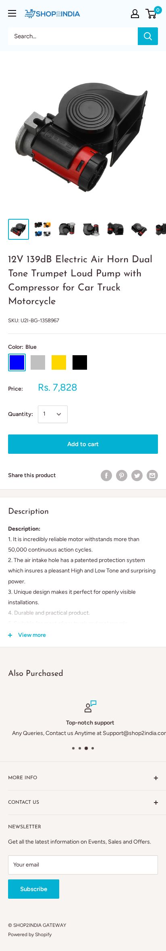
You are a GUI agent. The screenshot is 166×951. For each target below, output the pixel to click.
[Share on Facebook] (106, 475)
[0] (151, 14)
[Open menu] (12, 13)
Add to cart (83, 444)
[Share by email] (152, 475)
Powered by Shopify (30, 934)
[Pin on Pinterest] (121, 475)
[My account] (135, 13)
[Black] (80, 362)
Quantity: (20, 414)
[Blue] (17, 362)
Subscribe (33, 889)
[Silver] (38, 362)
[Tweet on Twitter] (137, 475)
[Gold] (59, 362)
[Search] (148, 36)
